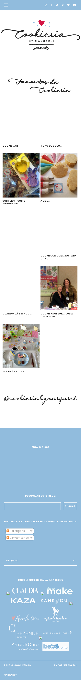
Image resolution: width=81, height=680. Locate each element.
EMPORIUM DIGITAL (65, 665)
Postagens (17, 531)
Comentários (19, 538)
